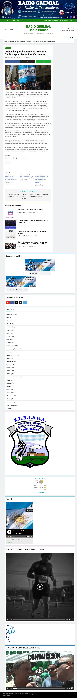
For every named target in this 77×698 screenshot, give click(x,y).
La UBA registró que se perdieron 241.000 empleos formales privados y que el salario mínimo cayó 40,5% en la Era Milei (54, 20)
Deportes (9, 330)
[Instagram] (16, 302)
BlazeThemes (6, 695)
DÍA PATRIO (10, 333)
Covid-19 (9, 324)
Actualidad (9, 314)
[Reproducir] (8, 619)
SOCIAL (9, 399)
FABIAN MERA (22, 212)
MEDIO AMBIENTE (11, 355)
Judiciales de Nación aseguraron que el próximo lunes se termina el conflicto (27, 176)
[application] (40, 587)
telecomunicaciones (12, 405)
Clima (8, 320)
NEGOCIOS (9, 364)
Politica (9, 370)
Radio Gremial (9, 57)
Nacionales (10, 361)
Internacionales (11, 345)
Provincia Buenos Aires (13, 377)
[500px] (25, 302)
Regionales (10, 380)
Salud (8, 389)
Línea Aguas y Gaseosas (13, 349)
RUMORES (9, 386)
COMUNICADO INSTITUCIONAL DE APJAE (30, 209)
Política (9, 374)
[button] (40, 587)
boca (8, 317)
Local (8, 352)
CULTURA (9, 327)
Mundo (8, 358)
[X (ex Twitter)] (20, 302)
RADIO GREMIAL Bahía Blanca (38, 28)
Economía (9, 336)
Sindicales (9, 395)
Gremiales (7, 47)
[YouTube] (8, 302)
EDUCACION (10, 339)
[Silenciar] (69, 619)
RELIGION (9, 383)
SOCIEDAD (9, 402)
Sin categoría (10, 392)
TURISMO (9, 408)
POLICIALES (10, 367)
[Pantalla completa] (72, 619)
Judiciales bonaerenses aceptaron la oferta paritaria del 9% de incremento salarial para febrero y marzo (11, 178)
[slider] (39, 619)
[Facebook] (12, 302)
